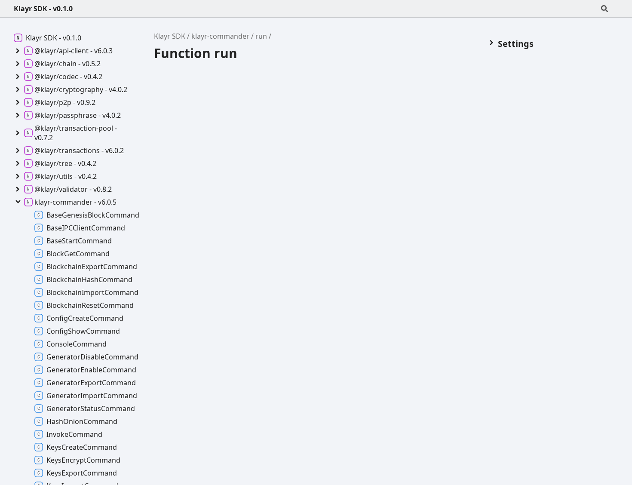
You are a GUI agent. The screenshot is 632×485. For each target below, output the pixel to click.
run (261, 36)
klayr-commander (220, 36)
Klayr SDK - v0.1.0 (43, 8)
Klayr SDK (169, 36)
